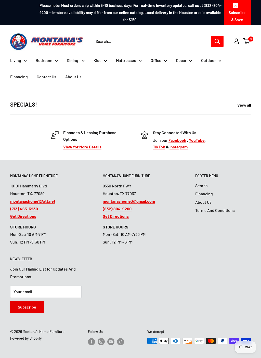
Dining (73, 60)
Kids (97, 60)
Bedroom (44, 60)
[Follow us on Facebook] (91, 341)
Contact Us (46, 76)
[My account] (236, 41)
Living (15, 60)
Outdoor (208, 60)
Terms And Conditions (215, 210)
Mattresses (126, 60)
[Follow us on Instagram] (101, 341)
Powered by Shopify (26, 338)
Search (201, 185)
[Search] (217, 41)
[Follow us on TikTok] (120, 341)
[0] (246, 41)
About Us (73, 76)
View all (244, 105)
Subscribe (27, 306)
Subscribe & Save (237, 16)
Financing (19, 76)
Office (156, 60)
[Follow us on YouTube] (110, 341)
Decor (181, 60)
